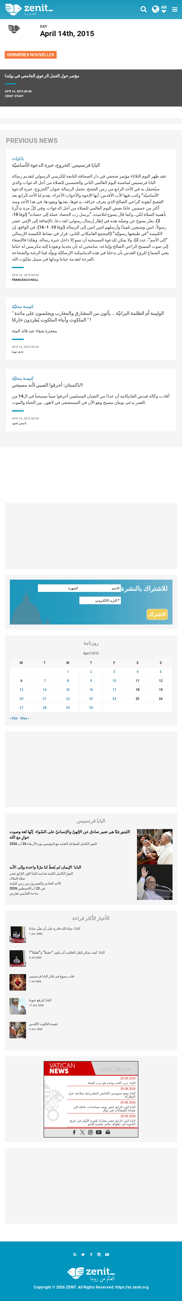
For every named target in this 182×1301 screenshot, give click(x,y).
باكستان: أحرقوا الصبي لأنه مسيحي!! (47, 385)
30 (91, 708)
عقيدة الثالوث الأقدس (43, 1024)
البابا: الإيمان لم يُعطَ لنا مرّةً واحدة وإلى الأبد (45, 867)
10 (114, 681)
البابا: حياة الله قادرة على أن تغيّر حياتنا (54, 928)
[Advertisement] (91, 472)
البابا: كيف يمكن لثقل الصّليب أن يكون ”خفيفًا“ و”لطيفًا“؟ (67, 952)
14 (44, 690)
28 (44, 708)
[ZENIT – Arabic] (50, 9)
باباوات (18, 158)
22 (68, 699)
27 (21, 708)
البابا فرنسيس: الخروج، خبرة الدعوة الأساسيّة (56, 165)
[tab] (67, 1068)
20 (21, 699)
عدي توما (18, 351)
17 (114, 690)
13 (21, 690)
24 (114, 699)
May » (24, 718)
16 (91, 690)
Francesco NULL (25, 280)
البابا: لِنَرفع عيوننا (40, 1000)
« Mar (13, 718)
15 (68, 690)
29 (68, 708)
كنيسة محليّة (23, 306)
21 (44, 699)
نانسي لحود (19, 423)
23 (91, 699)
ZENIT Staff (14, 96)
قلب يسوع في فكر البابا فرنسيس (51, 976)
